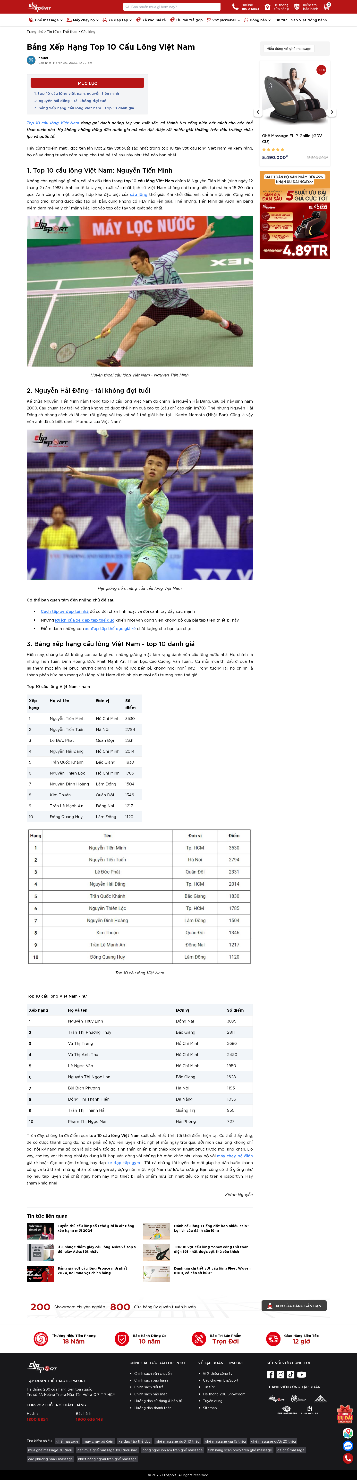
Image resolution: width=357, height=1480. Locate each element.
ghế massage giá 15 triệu (225, 1441)
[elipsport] (276, 1398)
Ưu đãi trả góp (189, 19)
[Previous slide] (258, 112)
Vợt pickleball (224, 19)
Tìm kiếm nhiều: (39, 1441)
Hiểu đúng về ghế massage (288, 48)
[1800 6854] (348, 1458)
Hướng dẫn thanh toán (152, 1408)
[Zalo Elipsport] (348, 1445)
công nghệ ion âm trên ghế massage (173, 1450)
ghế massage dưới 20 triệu (273, 1441)
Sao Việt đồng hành (309, 19)
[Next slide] (331, 112)
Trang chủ (35, 31)
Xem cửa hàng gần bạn (298, 1305)
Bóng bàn (258, 19)
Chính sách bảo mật (150, 1394)
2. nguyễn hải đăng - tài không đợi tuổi (71, 100)
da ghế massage (291, 1450)
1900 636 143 (89, 1419)
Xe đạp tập (118, 19)
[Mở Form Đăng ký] (344, 1416)
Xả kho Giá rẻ (154, 19)
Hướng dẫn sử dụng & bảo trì (158, 1401)
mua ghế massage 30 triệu (50, 1450)
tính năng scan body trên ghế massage (240, 1450)
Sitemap (210, 1408)
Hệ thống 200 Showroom (224, 1394)
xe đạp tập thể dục (135, 1441)
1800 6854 (37, 1419)
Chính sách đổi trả (148, 1387)
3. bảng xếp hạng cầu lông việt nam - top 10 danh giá (84, 107)
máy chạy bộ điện (235, 1155)
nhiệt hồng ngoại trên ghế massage (107, 1459)
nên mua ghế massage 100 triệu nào (107, 1450)
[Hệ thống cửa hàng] (348, 1433)
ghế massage (67, 1441)
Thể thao (69, 31)
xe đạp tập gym (123, 1162)
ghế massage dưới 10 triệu (178, 1441)
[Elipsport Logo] (39, 7)
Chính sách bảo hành (151, 1380)
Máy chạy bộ (84, 19)
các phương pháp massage (50, 1459)
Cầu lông (88, 31)
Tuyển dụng (212, 1401)
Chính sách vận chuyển (153, 1373)
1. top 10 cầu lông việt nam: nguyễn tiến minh (76, 93)
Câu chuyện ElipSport (220, 1380)
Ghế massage (47, 19)
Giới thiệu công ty (217, 1373)
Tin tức (281, 19)
